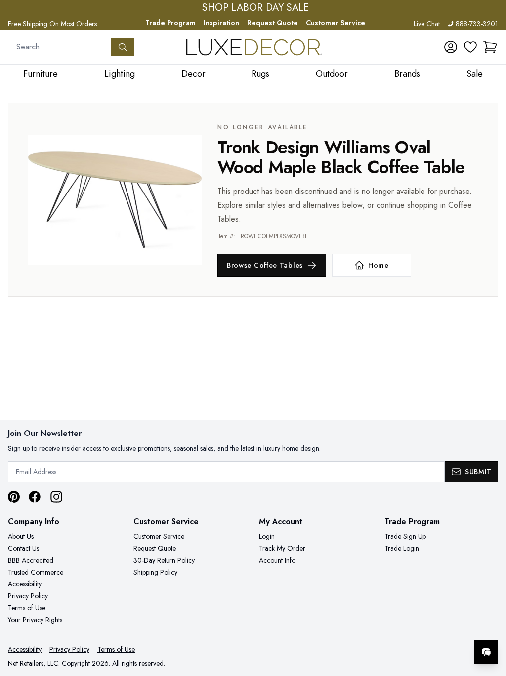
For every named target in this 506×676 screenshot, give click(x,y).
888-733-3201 (477, 24)
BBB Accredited (30, 560)
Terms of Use (26, 608)
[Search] (122, 47)
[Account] (451, 47)
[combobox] (59, 47)
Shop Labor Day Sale (255, 8)
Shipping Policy (155, 572)
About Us (21, 536)
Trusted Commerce (35, 572)
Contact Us (23, 548)
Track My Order (282, 548)
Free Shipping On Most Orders (52, 24)
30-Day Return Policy (164, 560)
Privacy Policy (28, 596)
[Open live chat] (486, 652)
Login (267, 536)
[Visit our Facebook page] (35, 497)
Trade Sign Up (405, 536)
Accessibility (25, 584)
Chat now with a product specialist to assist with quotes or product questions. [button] (416, 626)
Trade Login (401, 548)
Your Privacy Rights (35, 620)
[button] (490, 47)
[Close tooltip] (490, 622)
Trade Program (170, 23)
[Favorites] (470, 47)
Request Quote (272, 23)
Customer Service (335, 23)
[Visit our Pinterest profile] (14, 497)
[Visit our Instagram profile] (56, 497)
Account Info (277, 560)
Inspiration (221, 23)
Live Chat (427, 24)
